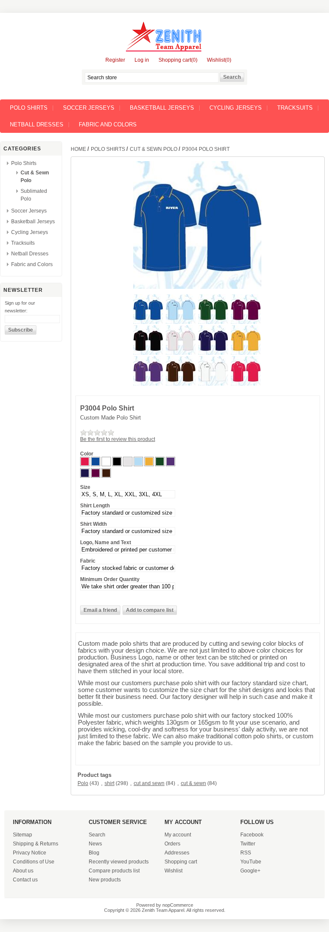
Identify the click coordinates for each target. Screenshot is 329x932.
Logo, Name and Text (105, 542)
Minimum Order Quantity (110, 579)
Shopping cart (180, 862)
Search (97, 835)
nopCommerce (177, 905)
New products (105, 880)
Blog (94, 853)
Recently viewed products (119, 862)
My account (177, 835)
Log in (142, 60)
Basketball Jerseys (162, 108)
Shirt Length (95, 506)
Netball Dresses (36, 124)
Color (86, 454)
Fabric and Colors (108, 124)
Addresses (176, 853)
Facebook (251, 835)
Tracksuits (295, 108)
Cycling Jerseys (235, 108)
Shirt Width (93, 524)
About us (23, 871)
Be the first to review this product (117, 439)
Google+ (250, 871)
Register (115, 60)
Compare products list (114, 871)
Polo (83, 783)
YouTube (250, 862)
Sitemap (22, 835)
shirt (109, 783)
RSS (245, 853)
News (95, 844)
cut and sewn (149, 783)
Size (85, 487)
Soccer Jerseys (88, 108)
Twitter (247, 844)
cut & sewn (193, 783)
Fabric (88, 561)
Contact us (25, 880)
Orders (172, 844)
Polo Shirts (29, 108)
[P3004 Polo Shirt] (148, 322)
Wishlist (173, 871)
